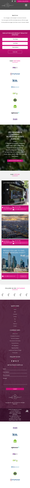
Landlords (15, 314)
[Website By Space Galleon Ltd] (27, 411)
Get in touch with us (15, 160)
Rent (15, 312)
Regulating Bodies (15, 348)
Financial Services (15, 343)
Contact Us (23, 276)
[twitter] (13, 361)
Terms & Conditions (15, 338)
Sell (15, 321)
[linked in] (16, 361)
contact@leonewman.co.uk (20, 209)
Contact (15, 326)
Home (15, 309)
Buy (15, 319)
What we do (15, 333)
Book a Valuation (23, 1)
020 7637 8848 (18, 207)
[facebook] (12, 1)
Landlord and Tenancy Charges (15, 350)
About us (15, 323)
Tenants (15, 316)
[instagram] (18, 361)
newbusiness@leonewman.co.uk (21, 243)
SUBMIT (15, 389)
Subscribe (15, 51)
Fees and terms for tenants (15, 340)
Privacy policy (15, 352)
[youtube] (15, 1)
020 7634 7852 (18, 240)
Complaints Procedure (15, 336)
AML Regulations (15, 345)
